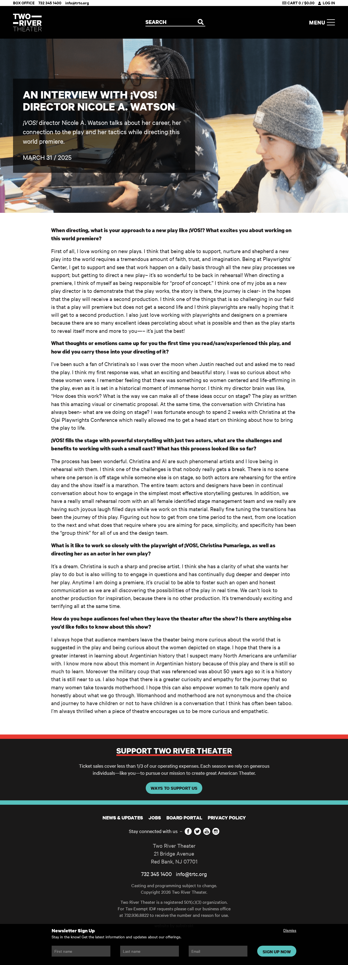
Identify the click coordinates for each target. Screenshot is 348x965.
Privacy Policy (227, 818)
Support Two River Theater (174, 750)
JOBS (154, 818)
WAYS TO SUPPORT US (174, 788)
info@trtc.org (191, 873)
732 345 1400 (156, 873)
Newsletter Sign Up (73, 930)
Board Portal (184, 818)
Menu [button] (318, 22)
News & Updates (122, 818)
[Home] (27, 22)
